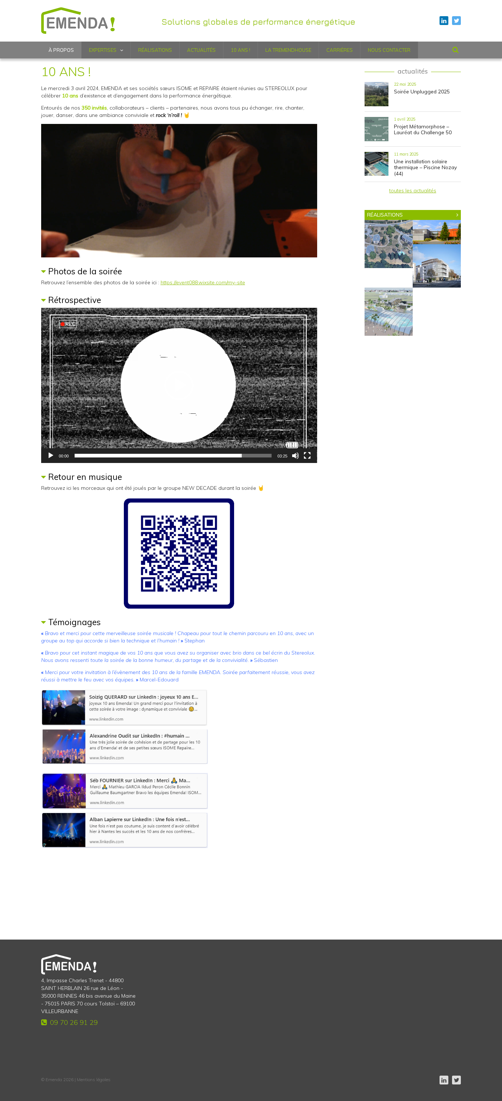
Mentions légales (94, 1079)
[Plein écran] (307, 455)
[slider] (173, 455)
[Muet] (295, 455)
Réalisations (155, 50)
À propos (61, 50)
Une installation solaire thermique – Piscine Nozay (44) (425, 167)
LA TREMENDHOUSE (288, 50)
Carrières (339, 50)
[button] (179, 385)
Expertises (102, 50)
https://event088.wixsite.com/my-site (203, 282)
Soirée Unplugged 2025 (422, 91)
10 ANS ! (240, 50)
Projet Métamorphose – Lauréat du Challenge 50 (423, 129)
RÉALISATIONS (385, 214)
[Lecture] (50, 455)
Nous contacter (389, 50)
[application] (179, 190)
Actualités (201, 50)
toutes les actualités (412, 190)
